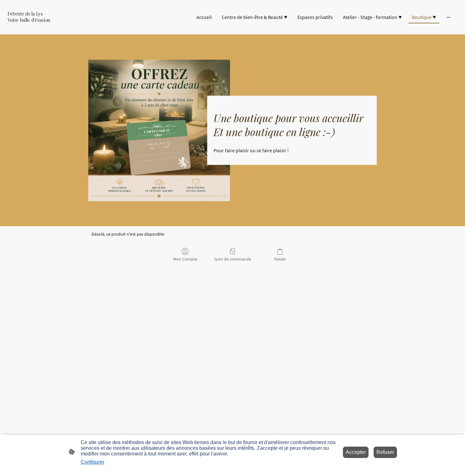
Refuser (385, 452)
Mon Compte (185, 259)
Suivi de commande (232, 259)
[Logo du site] (43, 26)
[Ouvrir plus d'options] (448, 17)
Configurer (92, 462)
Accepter (356, 452)
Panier (280, 259)
